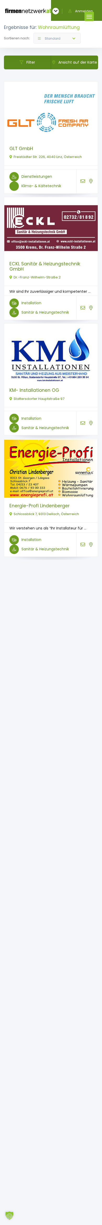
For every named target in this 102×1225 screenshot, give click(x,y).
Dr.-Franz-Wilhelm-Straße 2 (37, 277)
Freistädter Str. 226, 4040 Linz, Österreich (48, 156)
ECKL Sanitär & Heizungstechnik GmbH (44, 266)
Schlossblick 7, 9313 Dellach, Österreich (46, 513)
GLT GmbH (21, 148)
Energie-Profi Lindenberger (39, 506)
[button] (9, 1215)
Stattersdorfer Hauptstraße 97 (39, 398)
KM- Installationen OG (34, 390)
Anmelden (84, 11)
